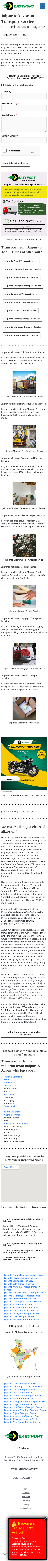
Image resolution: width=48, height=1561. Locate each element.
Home (26, 1489)
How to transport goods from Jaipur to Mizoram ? (23, 1220)
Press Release (26, 1508)
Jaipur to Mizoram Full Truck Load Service (23, 352)
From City (7, 91)
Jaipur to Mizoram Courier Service (19, 566)
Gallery (26, 1504)
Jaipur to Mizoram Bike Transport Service (23, 515)
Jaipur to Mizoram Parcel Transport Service (20, 677)
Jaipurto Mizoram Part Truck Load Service (23, 403)
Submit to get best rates (15, 163)
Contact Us (26, 1500)
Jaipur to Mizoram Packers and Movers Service (21, 460)
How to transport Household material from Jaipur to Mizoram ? (23, 1251)
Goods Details (9, 115)
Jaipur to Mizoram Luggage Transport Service (21, 620)
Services (26, 1492)
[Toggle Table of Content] (23, 35)
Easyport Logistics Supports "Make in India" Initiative (24, 1052)
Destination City (10, 103)
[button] (24, 1220)
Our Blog (26, 1496)
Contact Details (9, 135)
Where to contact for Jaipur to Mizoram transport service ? (19, 1258)
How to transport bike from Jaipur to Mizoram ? (22, 1244)
